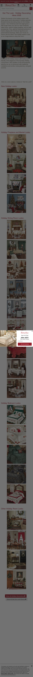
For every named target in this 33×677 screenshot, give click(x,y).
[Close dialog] (32, 331)
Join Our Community (25, 344)
